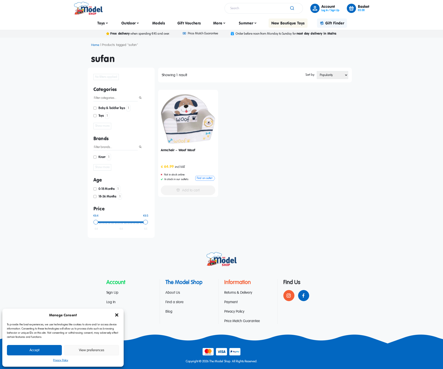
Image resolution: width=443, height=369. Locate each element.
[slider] (95, 222)
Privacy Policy (60, 360)
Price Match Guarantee (203, 33)
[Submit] (291, 8)
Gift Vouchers (189, 23)
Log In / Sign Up (330, 10)
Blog (168, 312)
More (217, 23)
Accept (34, 350)
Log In (111, 302)
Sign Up (112, 293)
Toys (101, 23)
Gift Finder (334, 23)
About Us (172, 293)
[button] (116, 315)
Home (95, 45)
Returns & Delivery (238, 293)
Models (158, 23)
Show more (102, 125)
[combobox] (263, 8)
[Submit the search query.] (140, 98)
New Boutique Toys (288, 23)
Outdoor (128, 23)
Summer (246, 23)
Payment (231, 302)
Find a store (174, 302)
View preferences (91, 350)
